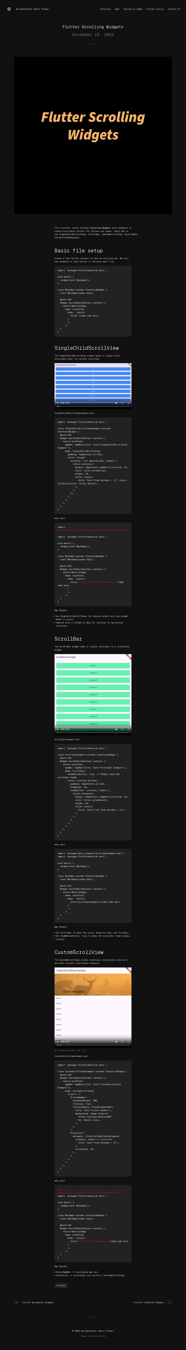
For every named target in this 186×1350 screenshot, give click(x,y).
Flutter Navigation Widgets (38, 1302)
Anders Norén (98, 1336)
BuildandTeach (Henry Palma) (32, 9)
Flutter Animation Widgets (149, 1302)
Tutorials (61, 1285)
